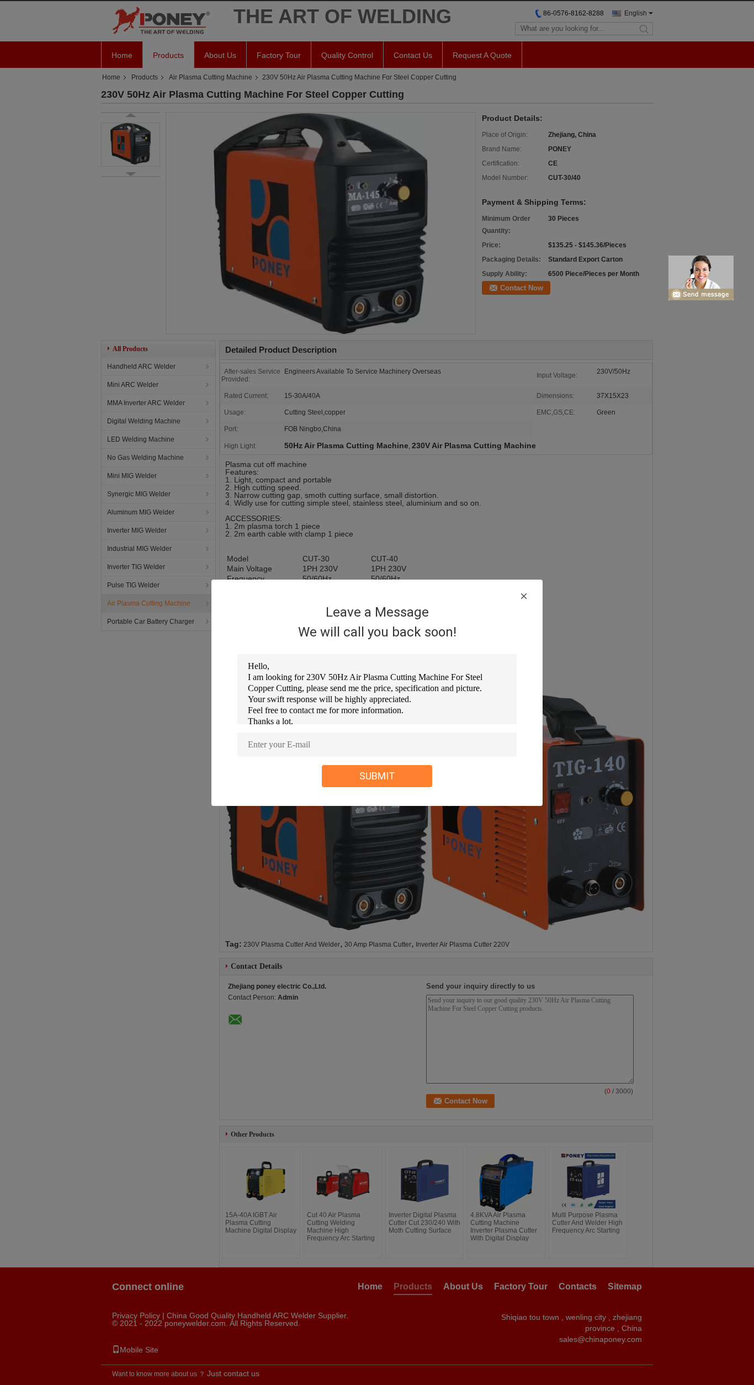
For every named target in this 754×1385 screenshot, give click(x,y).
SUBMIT (377, 776)
